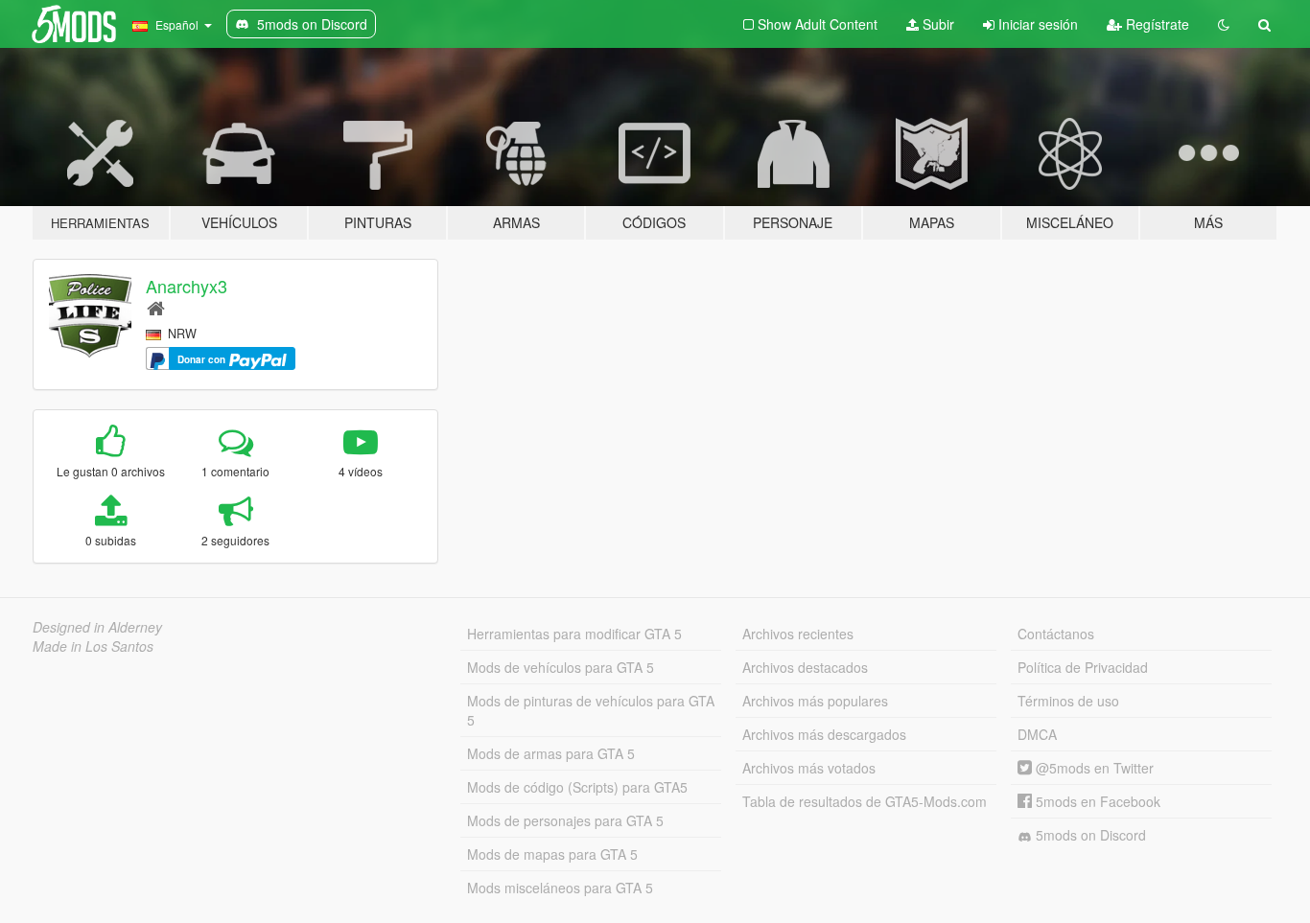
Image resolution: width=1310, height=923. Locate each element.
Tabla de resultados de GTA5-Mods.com (864, 801)
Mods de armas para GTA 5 (551, 753)
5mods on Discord (1089, 834)
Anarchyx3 (186, 285)
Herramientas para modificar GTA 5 (574, 633)
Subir (936, 24)
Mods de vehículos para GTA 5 (560, 667)
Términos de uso (1068, 700)
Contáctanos (1056, 633)
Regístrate (1155, 24)
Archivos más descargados (824, 734)
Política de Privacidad (1083, 667)
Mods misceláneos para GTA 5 (560, 887)
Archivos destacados (805, 667)
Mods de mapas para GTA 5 (552, 854)
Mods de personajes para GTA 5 (565, 820)
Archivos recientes (798, 633)
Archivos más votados (809, 767)
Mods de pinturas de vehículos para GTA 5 (590, 710)
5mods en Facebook (1096, 801)
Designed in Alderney (97, 626)
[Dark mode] (1224, 24)
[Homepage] (156, 307)
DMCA (1037, 734)
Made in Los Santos (93, 646)
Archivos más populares (815, 700)
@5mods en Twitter (1093, 767)
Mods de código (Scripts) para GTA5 (577, 786)
